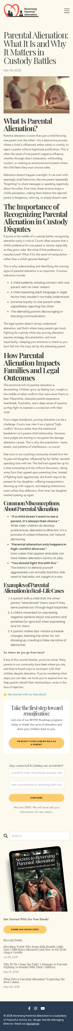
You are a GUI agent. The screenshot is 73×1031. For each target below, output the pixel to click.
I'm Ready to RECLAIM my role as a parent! (36, 743)
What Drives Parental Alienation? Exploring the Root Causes (34, 980)
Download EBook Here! (25, 929)
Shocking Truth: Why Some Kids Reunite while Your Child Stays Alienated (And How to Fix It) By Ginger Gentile (35, 949)
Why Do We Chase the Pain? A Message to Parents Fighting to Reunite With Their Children (35, 966)
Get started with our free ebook (27, 694)
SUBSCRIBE (36, 797)
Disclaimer (32, 1023)
